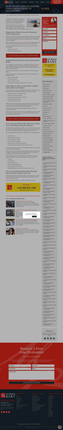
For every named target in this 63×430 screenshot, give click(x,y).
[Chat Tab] (31, 215)
